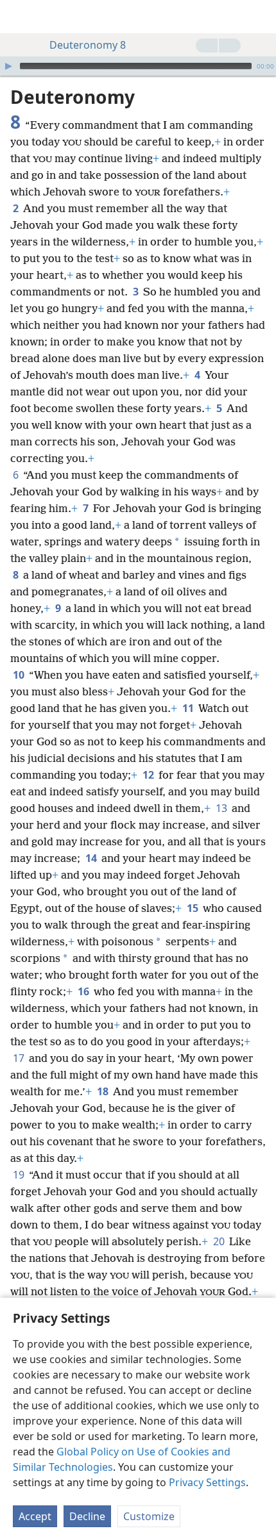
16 (84, 991)
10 (19, 675)
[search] (260, 16)
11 (189, 708)
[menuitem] (19, 17)
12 (149, 775)
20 (220, 1241)
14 (92, 858)
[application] (138, 66)
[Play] (8, 66)
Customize (149, 1516)
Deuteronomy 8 (87, 45)
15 (193, 908)
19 (19, 1175)
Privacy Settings (207, 1482)
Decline (87, 1516)
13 (222, 808)
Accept (35, 1516)
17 (19, 1058)
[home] (19, 17)
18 (103, 1091)
